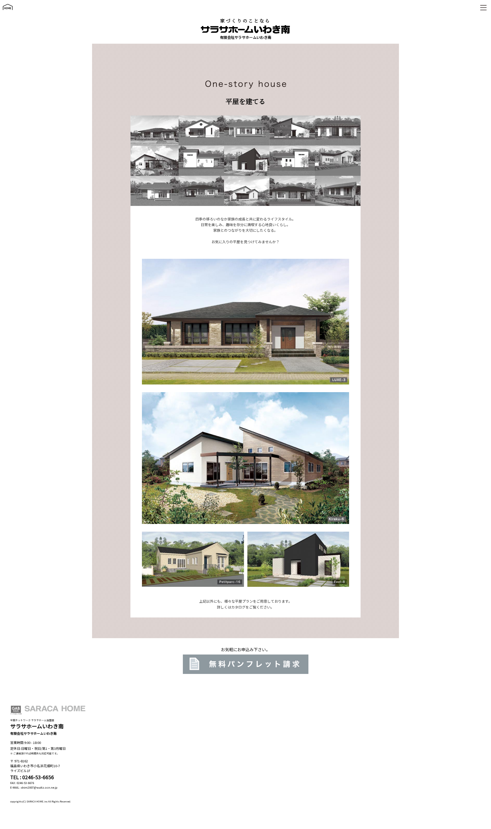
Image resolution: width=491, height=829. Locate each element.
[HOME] (7, 12)
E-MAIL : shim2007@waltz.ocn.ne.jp (34, 787)
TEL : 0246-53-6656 (32, 777)
